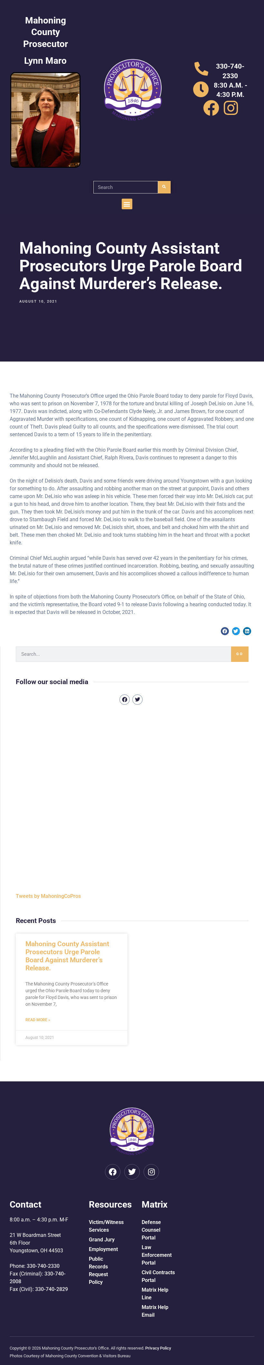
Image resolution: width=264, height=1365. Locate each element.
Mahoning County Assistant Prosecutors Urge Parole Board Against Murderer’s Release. (67, 956)
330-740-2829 (51, 1289)
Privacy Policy (158, 1348)
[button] (127, 204)
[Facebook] (124, 699)
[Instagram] (151, 1172)
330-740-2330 (43, 1266)
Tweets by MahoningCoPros (48, 896)
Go (239, 654)
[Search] (164, 187)
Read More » (37, 1020)
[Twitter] (137, 699)
